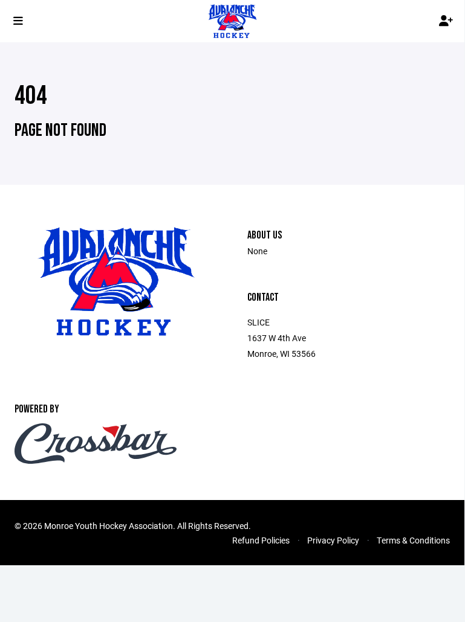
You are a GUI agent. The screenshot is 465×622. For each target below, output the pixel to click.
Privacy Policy (333, 540)
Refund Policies (261, 540)
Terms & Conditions (413, 540)
